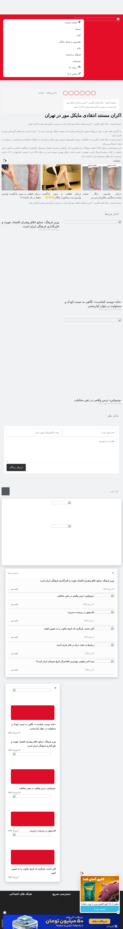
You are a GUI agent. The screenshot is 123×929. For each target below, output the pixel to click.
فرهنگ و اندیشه (73, 54)
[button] (93, 93)
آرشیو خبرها (13, 573)
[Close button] (118, 873)
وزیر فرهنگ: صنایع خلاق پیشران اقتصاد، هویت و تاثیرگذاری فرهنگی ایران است (77, 580)
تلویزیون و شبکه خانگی (70, 41)
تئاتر (79, 48)
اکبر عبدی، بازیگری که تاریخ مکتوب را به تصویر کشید (69, 628)
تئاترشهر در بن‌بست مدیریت (81, 612)
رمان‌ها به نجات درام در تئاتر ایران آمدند (75, 645)
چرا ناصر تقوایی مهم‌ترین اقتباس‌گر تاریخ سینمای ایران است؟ (65, 661)
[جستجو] (6, 491)
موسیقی (77, 61)
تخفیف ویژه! (100, 909)
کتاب (78, 35)
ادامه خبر (14, 589)
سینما (78, 29)
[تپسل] (4, 912)
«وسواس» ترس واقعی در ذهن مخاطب (97, 400)
